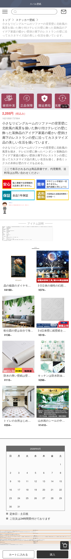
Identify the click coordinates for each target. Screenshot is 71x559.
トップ (6, 20)
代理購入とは (10, 202)
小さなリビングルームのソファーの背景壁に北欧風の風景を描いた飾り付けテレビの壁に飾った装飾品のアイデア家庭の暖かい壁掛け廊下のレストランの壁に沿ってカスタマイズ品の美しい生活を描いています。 (34, 29)
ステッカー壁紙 (25, 20)
